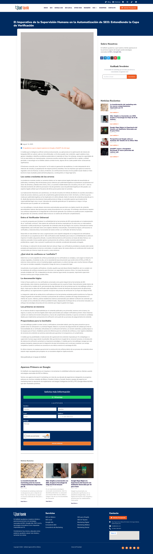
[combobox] (60, 416)
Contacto (111, 8)
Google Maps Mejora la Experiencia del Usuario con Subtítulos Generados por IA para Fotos (81, 483)
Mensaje (26, 420)
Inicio (46, 8)
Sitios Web (78, 8)
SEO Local (68, 8)
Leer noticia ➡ (114, 112)
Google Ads (59, 8)
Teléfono (61, 413)
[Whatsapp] (118, 57)
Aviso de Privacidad (76, 547)
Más (94, 8)
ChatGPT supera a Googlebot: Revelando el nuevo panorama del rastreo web (122, 150)
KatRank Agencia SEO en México (32, 547)
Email (25, 413)
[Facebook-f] (101, 57)
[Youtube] (115, 57)
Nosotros (102, 8)
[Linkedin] (105, 57)
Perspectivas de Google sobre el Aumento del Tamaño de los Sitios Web (124, 140)
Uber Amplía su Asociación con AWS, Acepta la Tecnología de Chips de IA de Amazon (57, 483)
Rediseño (87, 8)
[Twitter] (108, 57)
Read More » (24, 501)
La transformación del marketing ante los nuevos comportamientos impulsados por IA (31, 483)
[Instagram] (112, 57)
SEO (51, 8)
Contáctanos (18, 531)
